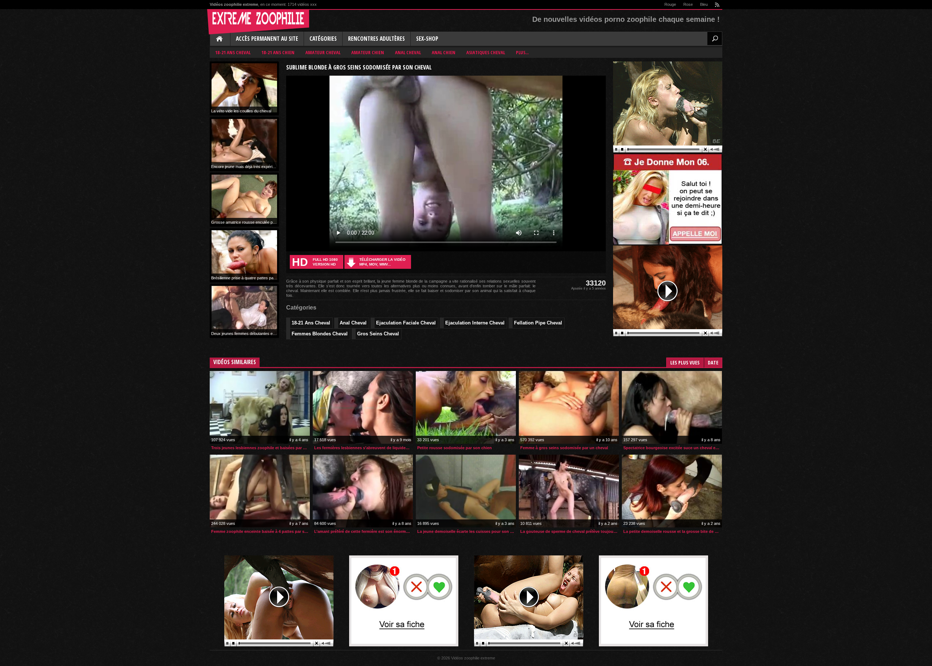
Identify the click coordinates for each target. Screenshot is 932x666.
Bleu (704, 4)
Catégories (323, 39)
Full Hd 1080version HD (315, 262)
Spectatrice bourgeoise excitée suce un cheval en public (672, 448)
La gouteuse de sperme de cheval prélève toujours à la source (569, 531)
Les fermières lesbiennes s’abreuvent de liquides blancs (363, 448)
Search (714, 38)
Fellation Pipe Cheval (538, 323)
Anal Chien (443, 52)
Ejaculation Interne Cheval (475, 323)
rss (716, 4)
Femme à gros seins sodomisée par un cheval (564, 448)
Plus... (522, 52)
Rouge (670, 4)
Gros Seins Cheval (378, 333)
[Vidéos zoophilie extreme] (258, 22)
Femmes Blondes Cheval (320, 333)
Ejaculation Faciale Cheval (406, 323)
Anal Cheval (408, 52)
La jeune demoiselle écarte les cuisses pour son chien (466, 531)
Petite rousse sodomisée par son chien (454, 448)
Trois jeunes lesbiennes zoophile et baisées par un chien (260, 448)
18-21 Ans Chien (278, 52)
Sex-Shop (427, 39)
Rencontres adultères (376, 39)
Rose (688, 4)
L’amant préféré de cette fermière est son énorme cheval (363, 531)
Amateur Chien (367, 52)
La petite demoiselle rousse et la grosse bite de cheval (672, 531)
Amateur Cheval (322, 52)
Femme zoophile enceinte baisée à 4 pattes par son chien (260, 531)
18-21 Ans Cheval (232, 52)
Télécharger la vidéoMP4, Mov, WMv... (382, 262)
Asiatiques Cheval (485, 52)
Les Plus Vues (685, 362)
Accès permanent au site (267, 39)
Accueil (220, 39)
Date (713, 362)
